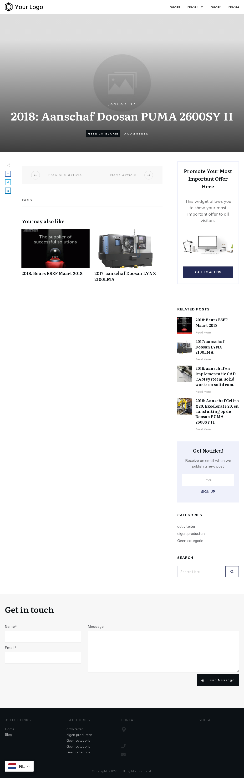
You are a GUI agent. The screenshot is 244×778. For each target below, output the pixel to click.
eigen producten (191, 533)
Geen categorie (103, 133)
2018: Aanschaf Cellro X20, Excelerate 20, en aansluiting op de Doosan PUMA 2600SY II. (217, 411)
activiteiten (186, 526)
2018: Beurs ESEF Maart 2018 (55, 258)
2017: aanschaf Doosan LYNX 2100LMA (128, 258)
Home (10, 729)
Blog (8, 734)
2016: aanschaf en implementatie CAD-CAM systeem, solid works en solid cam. (216, 376)
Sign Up (208, 491)
